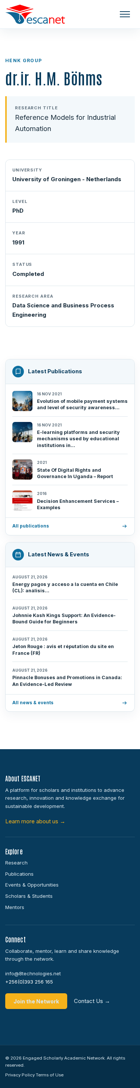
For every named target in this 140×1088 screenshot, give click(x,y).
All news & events (32, 702)
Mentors (14, 907)
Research (16, 863)
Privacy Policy (20, 1075)
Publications (19, 874)
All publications (30, 526)
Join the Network (36, 1001)
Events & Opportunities (32, 885)
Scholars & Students (29, 896)
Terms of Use (49, 1075)
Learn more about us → (35, 821)
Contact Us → (92, 1001)
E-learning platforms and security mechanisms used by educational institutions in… (78, 438)
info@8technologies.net (33, 973)
